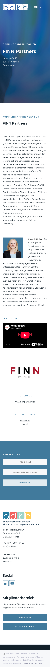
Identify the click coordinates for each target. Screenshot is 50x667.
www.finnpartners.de (25, 402)
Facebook (25, 421)
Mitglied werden (25, 626)
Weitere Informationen (33, 663)
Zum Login (25, 617)
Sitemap (7, 561)
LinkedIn (25, 424)
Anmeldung (25, 483)
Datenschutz (11, 558)
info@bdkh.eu (9, 546)
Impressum (9, 554)
